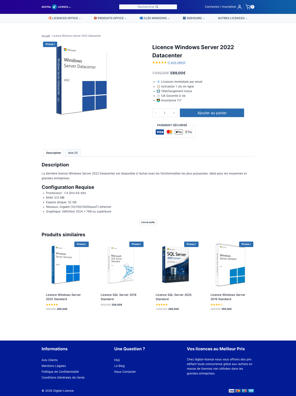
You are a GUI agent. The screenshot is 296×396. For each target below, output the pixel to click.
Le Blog (119, 366)
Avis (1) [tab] (73, 152)
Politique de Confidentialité (60, 371)
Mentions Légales (54, 366)
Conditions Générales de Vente (63, 377)
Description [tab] (53, 152)
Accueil (46, 35)
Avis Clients (50, 360)
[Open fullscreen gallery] (117, 116)
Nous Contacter (125, 371)
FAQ (117, 360)
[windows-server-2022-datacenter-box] (81, 80)
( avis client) (177, 62)
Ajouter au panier (212, 113)
